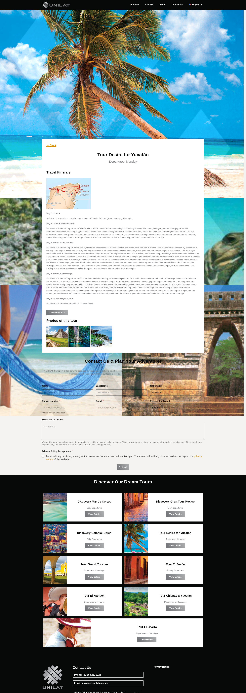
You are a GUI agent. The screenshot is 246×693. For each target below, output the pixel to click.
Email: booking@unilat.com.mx (91, 683)
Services (149, 4)
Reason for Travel (160, 401)
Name (45, 385)
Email (100, 401)
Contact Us (177, 4)
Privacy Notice (161, 667)
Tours (162, 4)
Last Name (102, 385)
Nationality (156, 385)
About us (134, 4)
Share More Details (52, 419)
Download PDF (57, 312)
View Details (94, 514)
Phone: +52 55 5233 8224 (87, 675)
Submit (123, 467)
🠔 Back (51, 145)
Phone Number (51, 401)
